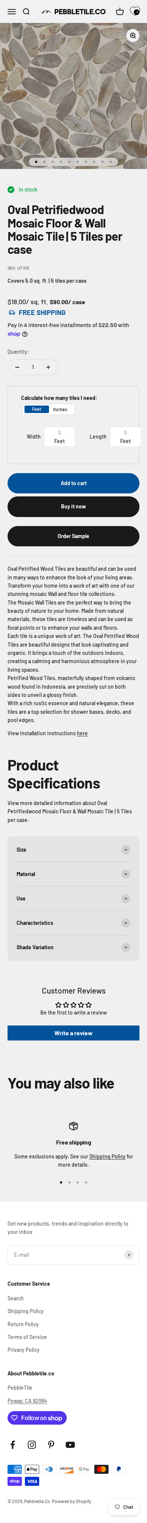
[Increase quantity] (48, 367)
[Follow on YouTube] (70, 1445)
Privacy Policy (24, 1350)
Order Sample (73, 536)
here (82, 733)
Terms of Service (27, 1337)
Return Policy (23, 1324)
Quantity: (18, 351)
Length (98, 436)
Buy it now (73, 506)
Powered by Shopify (71, 1501)
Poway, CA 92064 (27, 1401)
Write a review (73, 1032)
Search (16, 1298)
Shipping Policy (107, 1156)
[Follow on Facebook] (13, 1445)
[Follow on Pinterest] (51, 1445)
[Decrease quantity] (17, 367)
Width (34, 436)
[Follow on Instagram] (32, 1445)
